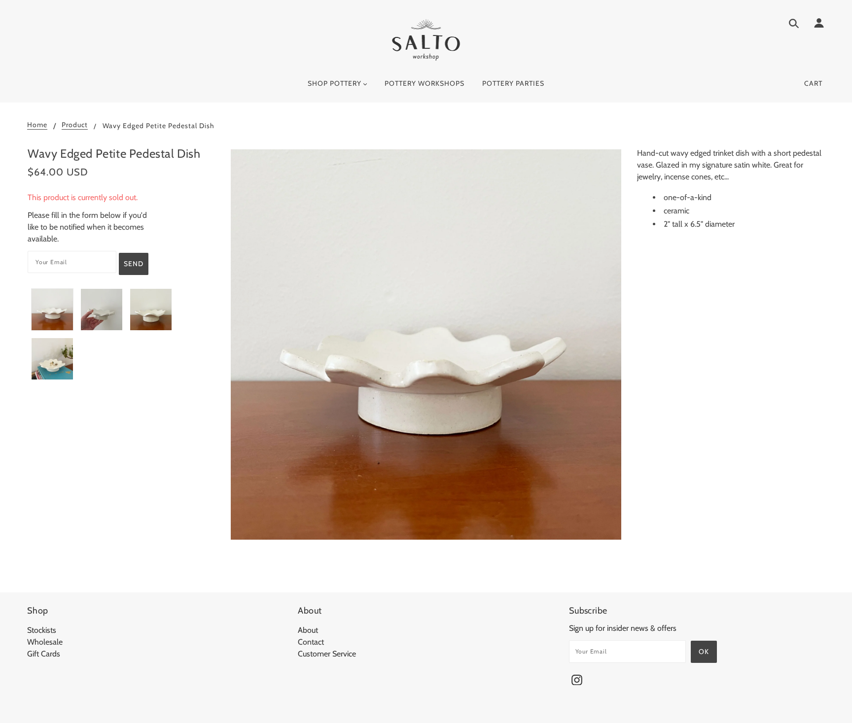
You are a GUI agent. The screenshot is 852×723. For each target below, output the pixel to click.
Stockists (41, 630)
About (308, 630)
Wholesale (45, 642)
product (75, 125)
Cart (813, 83)
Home (37, 125)
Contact (311, 642)
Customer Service (327, 653)
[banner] (426, 39)
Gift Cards (43, 653)
